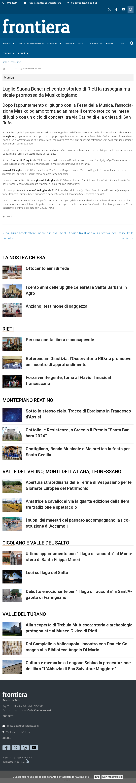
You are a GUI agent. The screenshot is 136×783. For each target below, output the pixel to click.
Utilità (21, 53)
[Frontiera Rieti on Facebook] (116, 9)
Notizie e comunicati (11, 62)
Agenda (109, 43)
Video (121, 43)
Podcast (7, 53)
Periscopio (52, 43)
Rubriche (94, 43)
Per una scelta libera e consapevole (60, 339)
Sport (81, 43)
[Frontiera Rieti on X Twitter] (109, 9)
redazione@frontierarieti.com (45, 2)
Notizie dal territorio (29, 43)
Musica (9, 216)
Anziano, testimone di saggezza (56, 306)
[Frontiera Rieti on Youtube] (123, 9)
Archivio (7, 43)
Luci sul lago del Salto (47, 572)
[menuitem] (7, 43)
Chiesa (68, 43)
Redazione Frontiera (32, 68)
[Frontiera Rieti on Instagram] (131, 9)
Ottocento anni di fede (47, 268)
